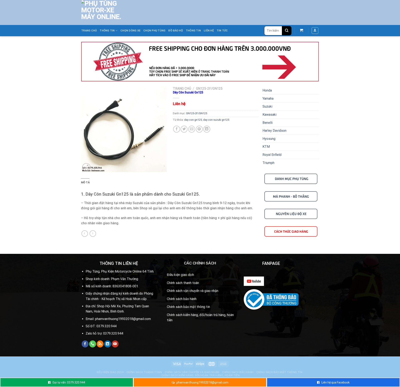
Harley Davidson (274, 131)
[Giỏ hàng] (301, 30)
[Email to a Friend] (191, 129)
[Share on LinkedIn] (206, 129)
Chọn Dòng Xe (130, 30)
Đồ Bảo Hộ (175, 30)
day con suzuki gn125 (216, 119)
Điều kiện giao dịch (180, 275)
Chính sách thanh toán (183, 283)
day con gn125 (193, 119)
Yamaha (268, 98)
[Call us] (92, 343)
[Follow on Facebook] (85, 343)
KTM (266, 147)
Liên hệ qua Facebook (335, 382)
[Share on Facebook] (176, 129)
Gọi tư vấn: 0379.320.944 (68, 382)
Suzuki (267, 106)
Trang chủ (89, 30)
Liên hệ (209, 30)
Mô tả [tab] (85, 182)
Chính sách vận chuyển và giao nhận (192, 291)
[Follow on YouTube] (115, 343)
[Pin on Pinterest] (199, 129)
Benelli (267, 123)
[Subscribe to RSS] (100, 343)
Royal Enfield (271, 155)
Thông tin (107, 30)
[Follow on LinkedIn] (107, 343)
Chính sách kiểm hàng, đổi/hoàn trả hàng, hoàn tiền (200, 317)
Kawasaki (269, 115)
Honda (267, 90)
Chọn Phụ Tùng (154, 30)
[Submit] (286, 30)
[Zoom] (86, 167)
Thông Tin (193, 30)
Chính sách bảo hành (181, 299)
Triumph (268, 163)
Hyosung (268, 139)
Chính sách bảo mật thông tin (188, 307)
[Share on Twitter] (184, 129)
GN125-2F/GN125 (209, 89)
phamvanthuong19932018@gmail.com (202, 382)
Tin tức (222, 30)
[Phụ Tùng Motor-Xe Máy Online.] (99, 12)
